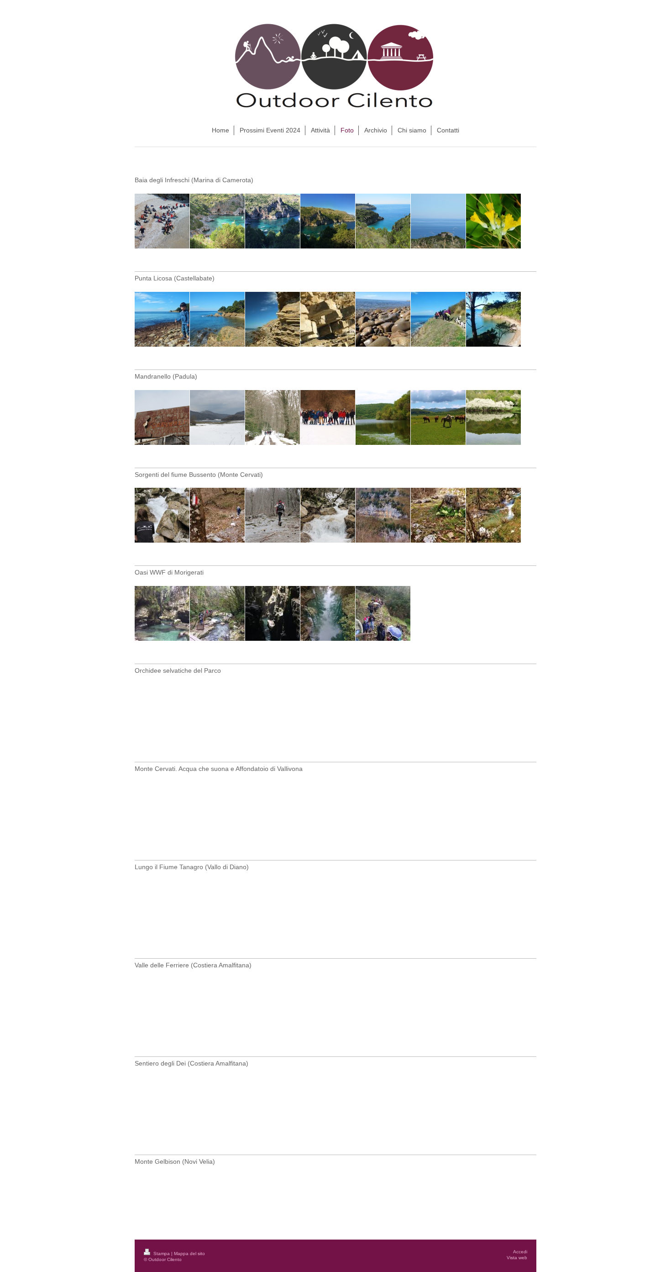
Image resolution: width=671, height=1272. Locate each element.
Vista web (517, 1257)
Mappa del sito (189, 1253)
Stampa (161, 1253)
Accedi (520, 1251)
